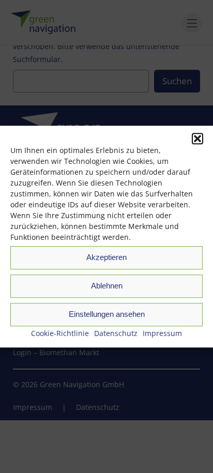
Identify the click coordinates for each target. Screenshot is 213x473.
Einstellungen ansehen (107, 314)
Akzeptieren (106, 257)
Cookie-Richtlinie (60, 333)
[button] (197, 138)
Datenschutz (116, 333)
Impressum (162, 333)
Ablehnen (107, 285)
